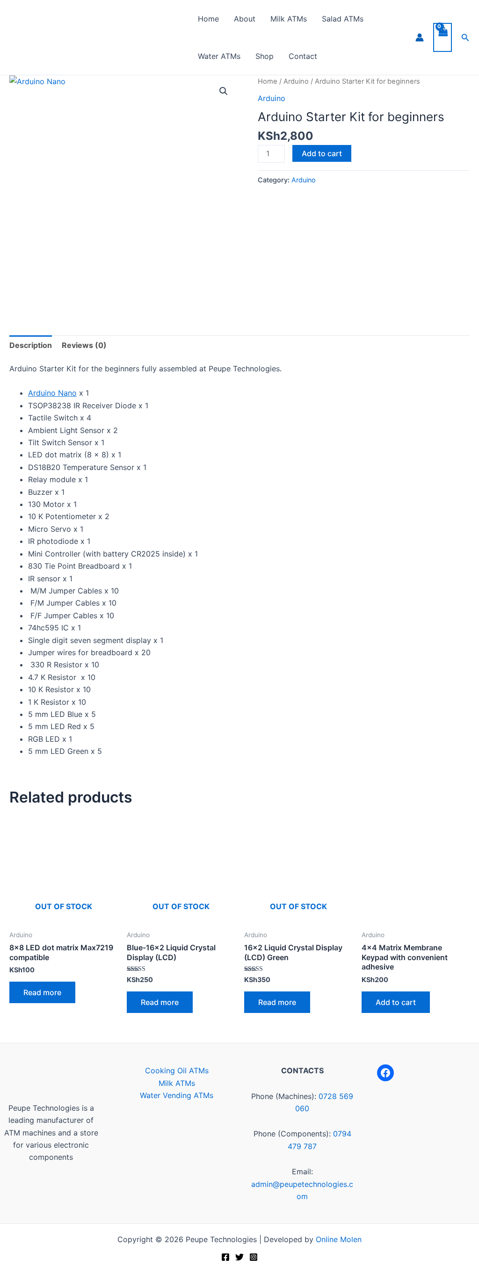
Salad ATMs (342, 18)
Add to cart (322, 153)
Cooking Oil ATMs (177, 1070)
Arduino (296, 81)
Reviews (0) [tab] (84, 345)
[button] (465, 37)
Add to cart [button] (396, 1002)
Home (208, 18)
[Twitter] (239, 1257)
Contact (303, 56)
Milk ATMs (288, 18)
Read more (42, 992)
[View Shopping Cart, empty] (442, 37)
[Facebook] (385, 1072)
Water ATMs (219, 56)
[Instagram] (253, 1257)
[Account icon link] (419, 37)
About (244, 18)
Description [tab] (30, 345)
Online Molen (339, 1239)
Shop (264, 56)
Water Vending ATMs (176, 1095)
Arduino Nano (52, 393)
